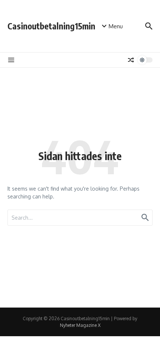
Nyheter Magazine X (80, 325)
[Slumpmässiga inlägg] (131, 60)
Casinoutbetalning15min (51, 25)
